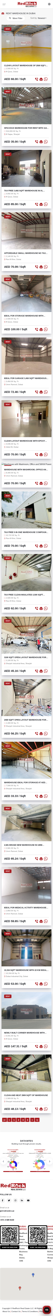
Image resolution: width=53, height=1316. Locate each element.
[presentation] (3, 1161)
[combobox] (42, 18)
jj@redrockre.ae (7, 1211)
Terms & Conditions (30, 1311)
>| (37, 1120)
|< (5, 1120)
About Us (6, 1311)
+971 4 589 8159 (7, 1220)
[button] (20, 1288)
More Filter (17, 18)
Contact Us (15, 1311)
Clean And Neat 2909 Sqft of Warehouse (26, 1095)
